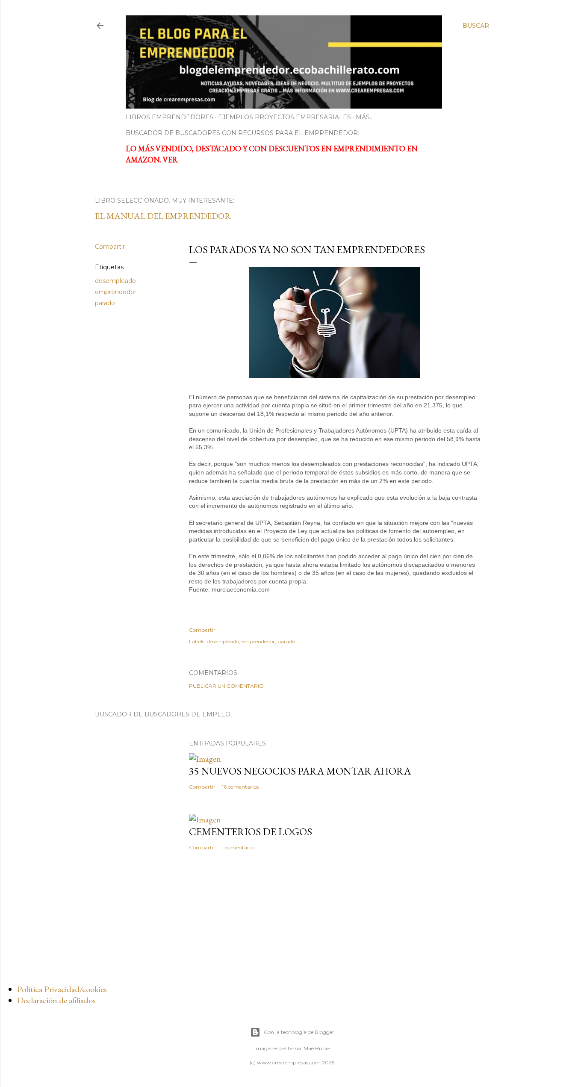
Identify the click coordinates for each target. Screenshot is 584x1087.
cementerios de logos (250, 831)
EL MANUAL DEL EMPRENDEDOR (163, 215)
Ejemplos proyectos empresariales (284, 117)
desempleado (115, 281)
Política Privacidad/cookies (62, 989)
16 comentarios (240, 787)
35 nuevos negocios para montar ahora (300, 771)
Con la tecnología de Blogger (299, 1032)
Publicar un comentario (226, 686)
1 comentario (238, 847)
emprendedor (115, 292)
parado (105, 303)
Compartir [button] (110, 246)
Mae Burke (317, 1048)
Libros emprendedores (169, 117)
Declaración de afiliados (56, 1000)
